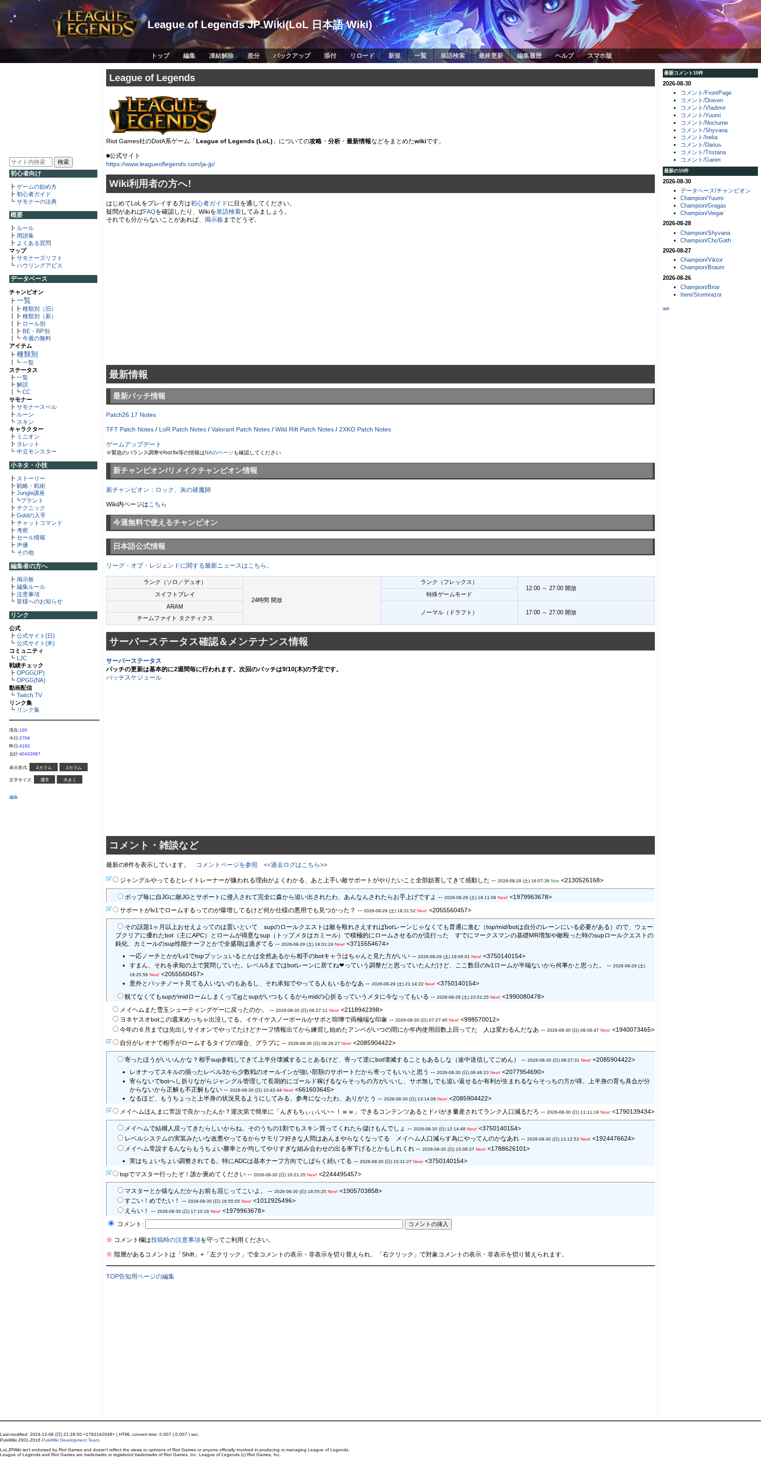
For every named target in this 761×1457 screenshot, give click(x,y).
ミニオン (28, 436)
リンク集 (28, 709)
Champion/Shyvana (705, 233)
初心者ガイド (34, 194)
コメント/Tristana (703, 152)
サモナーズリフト (40, 258)
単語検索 (452, 55)
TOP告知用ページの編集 (140, 1276)
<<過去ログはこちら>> (295, 864)
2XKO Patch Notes (365, 429)
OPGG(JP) (30, 672)
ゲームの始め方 (37, 186)
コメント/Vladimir (703, 107)
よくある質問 (34, 243)
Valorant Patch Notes (240, 429)
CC (26, 392)
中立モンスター (37, 451)
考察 (22, 530)
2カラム (44, 767)
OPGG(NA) (31, 680)
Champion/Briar (700, 287)
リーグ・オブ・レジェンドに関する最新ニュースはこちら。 (189, 565)
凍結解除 (221, 55)
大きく (70, 779)
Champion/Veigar (702, 213)
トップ (160, 55)
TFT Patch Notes (130, 429)
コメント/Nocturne (704, 122)
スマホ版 (599, 55)
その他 (25, 552)
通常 (45, 779)
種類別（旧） (39, 308)
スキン (25, 422)
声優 (22, 545)
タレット (28, 444)
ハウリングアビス (40, 265)
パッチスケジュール (134, 677)
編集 (189, 55)
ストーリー (31, 478)
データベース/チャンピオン (715, 190)
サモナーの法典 (37, 201)
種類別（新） (39, 316)
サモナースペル (37, 407)
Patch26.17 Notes (131, 414)
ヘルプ (564, 55)
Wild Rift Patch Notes (304, 429)
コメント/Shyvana (704, 130)
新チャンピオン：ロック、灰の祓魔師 (158, 489)
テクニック (31, 508)
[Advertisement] (55, 109)
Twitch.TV (29, 695)
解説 (22, 384)
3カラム (74, 767)
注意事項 (28, 594)
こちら (157, 504)
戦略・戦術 (31, 486)
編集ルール (31, 587)
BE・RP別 (36, 331)
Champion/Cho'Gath (705, 240)
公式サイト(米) (36, 643)
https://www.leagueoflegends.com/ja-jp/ (160, 163)
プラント (32, 500)
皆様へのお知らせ (40, 601)
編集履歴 (529, 55)
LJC (22, 658)
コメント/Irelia (698, 137)
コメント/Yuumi (700, 115)
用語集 (25, 235)
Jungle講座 (31, 493)
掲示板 (25, 579)
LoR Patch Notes (182, 429)
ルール (25, 228)
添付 (330, 55)
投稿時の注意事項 (175, 1239)
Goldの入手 (31, 515)
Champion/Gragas (703, 205)
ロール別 (33, 323)
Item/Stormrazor (701, 294)
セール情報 (31, 537)
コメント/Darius (700, 144)
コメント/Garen (700, 159)
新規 (394, 55)
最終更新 (491, 55)
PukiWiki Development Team (70, 1440)
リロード (362, 55)
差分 (254, 55)
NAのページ (219, 453)
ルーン (25, 414)
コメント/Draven (701, 100)
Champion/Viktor (701, 259)
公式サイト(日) (36, 635)
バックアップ (291, 55)
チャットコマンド (40, 523)
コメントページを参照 (227, 864)
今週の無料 (36, 338)
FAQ (149, 211)
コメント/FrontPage (705, 92)
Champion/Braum (702, 267)
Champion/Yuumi (702, 198)
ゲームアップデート (134, 444)
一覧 (420, 55)
